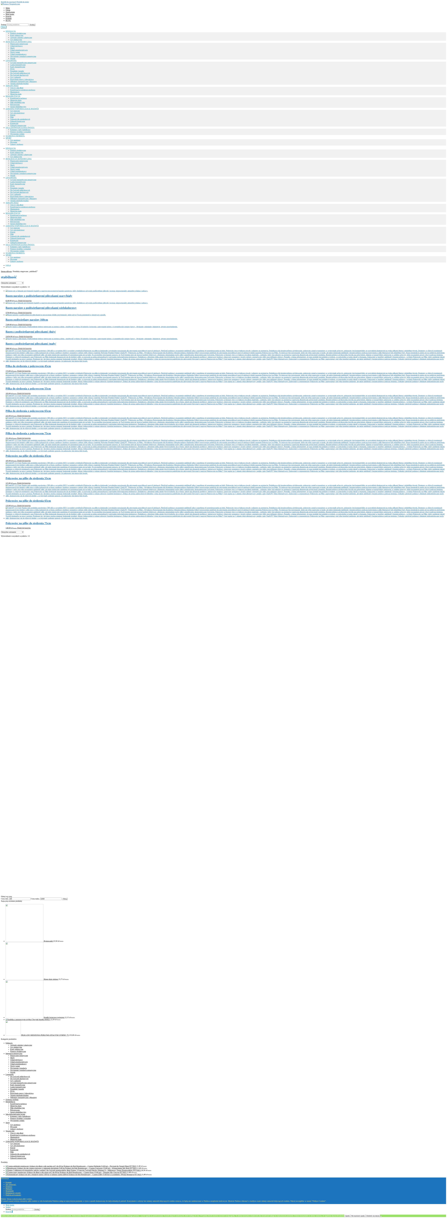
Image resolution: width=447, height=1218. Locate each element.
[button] (223, 890)
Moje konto (10, 14)
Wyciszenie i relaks (17, 134)
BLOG (8, 21)
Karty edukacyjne (16, 35)
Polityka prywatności (13, 1195)
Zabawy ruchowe (16, 144)
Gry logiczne (15, 111)
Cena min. (4, 899)
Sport (8, 1123)
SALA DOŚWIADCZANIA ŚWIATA (20, 128)
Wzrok (12, 58)
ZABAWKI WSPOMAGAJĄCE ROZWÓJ (22, 109)
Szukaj (32, 25)
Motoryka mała (15, 94)
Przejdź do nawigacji (8, 2)
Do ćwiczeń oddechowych (20, 73)
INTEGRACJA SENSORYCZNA (19, 42)
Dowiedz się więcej (372, 1216)
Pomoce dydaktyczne (18, 33)
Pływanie (13, 142)
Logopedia (10, 1074)
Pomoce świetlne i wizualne (20, 132)
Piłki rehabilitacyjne (17, 102)
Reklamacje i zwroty (13, 1193)
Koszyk (8, 16)
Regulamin (10, 1191)
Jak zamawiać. (11, 1185)
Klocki (12, 115)
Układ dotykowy (16, 46)
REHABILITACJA (13, 96)
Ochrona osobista (12, 1100)
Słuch (12, 48)
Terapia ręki (10, 1131)
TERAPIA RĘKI (12, 86)
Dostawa (9, 1187)
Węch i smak (15, 52)
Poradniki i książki (17, 71)
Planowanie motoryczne (19, 44)
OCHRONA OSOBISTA (15, 136)
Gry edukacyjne (16, 40)
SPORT (8, 138)
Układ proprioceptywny (19, 50)
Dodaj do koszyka (25, 301)
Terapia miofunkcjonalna (19, 84)
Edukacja (9, 1043)
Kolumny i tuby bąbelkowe (20, 130)
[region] (223, 717)
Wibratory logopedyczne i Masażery (23, 82)
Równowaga (15, 105)
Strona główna (6, 271)
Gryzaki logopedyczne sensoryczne (23, 63)
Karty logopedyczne (17, 67)
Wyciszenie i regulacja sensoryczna (23, 56)
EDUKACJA (11, 31)
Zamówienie (10, 12)
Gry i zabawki (15, 77)
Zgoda (347, 1216)
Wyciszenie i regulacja (18, 1068)
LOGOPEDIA (11, 61)
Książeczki (14, 123)
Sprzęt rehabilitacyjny (18, 107)
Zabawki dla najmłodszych (20, 119)
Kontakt (9, 18)
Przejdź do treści (23, 2)
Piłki (12, 117)
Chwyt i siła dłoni (16, 88)
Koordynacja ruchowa (18, 98)
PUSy (12, 69)
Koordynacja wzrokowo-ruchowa (22, 90)
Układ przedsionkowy (18, 54)
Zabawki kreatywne (17, 121)
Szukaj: (3, 25)
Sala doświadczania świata (15, 1114)
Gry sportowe (15, 140)
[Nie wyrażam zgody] (381, 1216)
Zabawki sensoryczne (18, 125)
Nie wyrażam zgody (358, 1216)
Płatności (9, 1189)
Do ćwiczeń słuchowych (19, 75)
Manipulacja (14, 92)
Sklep (8, 8)
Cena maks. (35, 899)
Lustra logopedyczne (18, 65)
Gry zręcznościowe (17, 113)
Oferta (8, 10)
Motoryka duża (15, 100)
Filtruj (65, 899)
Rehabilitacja (10, 1102)
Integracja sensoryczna (14, 1054)
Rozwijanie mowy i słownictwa (22, 79)
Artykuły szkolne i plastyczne (21, 38)
